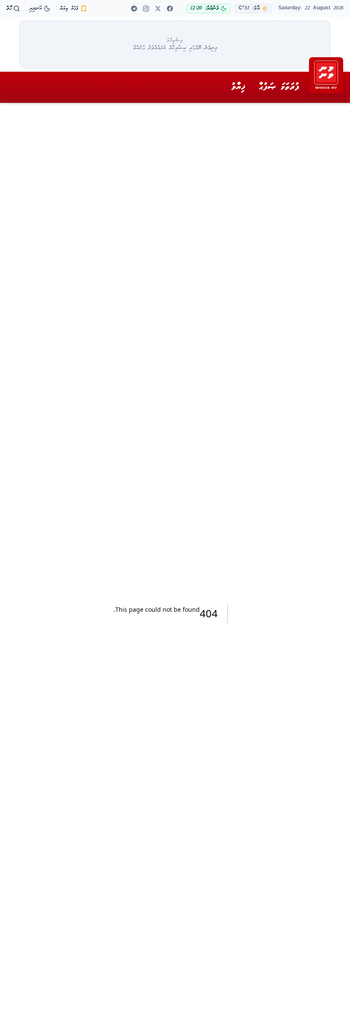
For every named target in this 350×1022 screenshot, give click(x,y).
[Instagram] (146, 8)
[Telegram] (134, 8)
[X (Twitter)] (158, 8)
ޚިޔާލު (238, 87)
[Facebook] (170, 8)
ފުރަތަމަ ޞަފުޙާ (279, 87)
